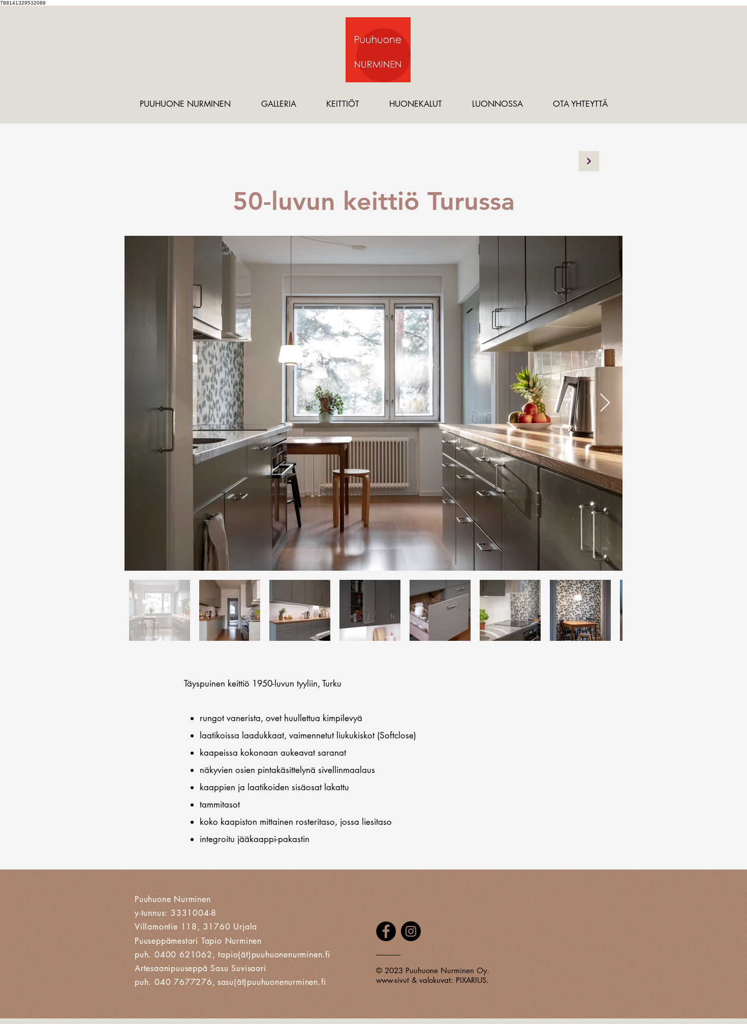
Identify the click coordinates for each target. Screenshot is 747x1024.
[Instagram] (411, 931)
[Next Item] (605, 403)
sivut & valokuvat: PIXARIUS (440, 980)
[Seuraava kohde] (589, 161)
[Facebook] (386, 931)
